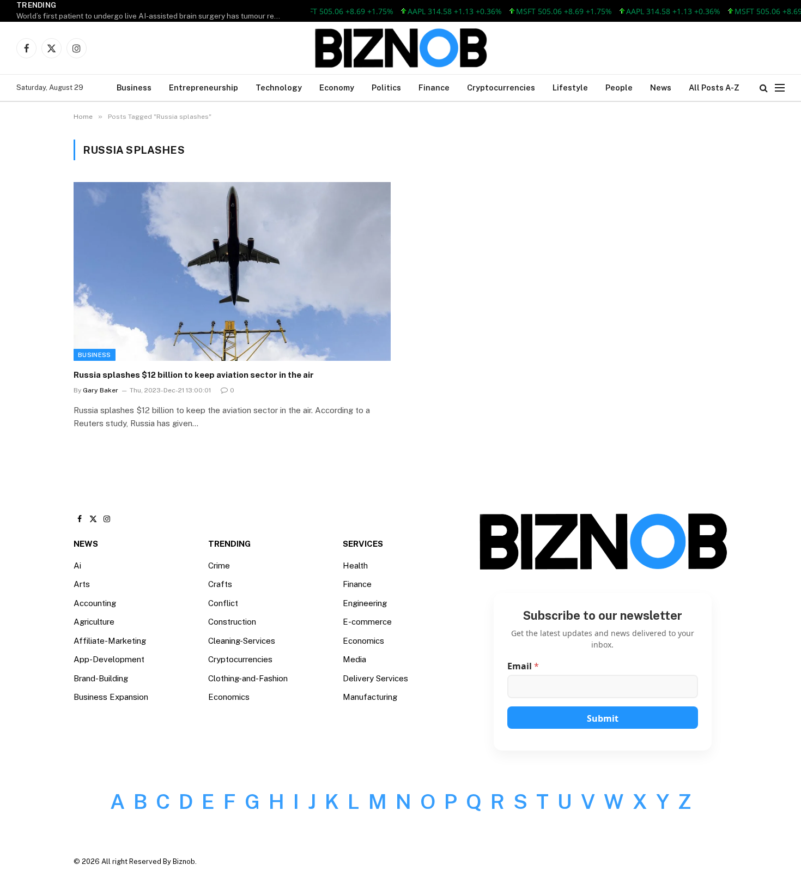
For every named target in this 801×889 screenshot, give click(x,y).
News (660, 87)
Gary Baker (100, 390)
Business (134, 87)
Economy (336, 87)
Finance (434, 87)
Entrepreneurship (203, 87)
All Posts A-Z (714, 87)
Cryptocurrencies (501, 87)
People (619, 87)
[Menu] (780, 88)
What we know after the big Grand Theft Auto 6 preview (112, 15)
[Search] (763, 88)
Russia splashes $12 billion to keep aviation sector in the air (194, 374)
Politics (386, 87)
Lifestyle (570, 87)
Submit (602, 718)
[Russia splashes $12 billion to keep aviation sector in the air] (232, 271)
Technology (279, 87)
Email (523, 666)
